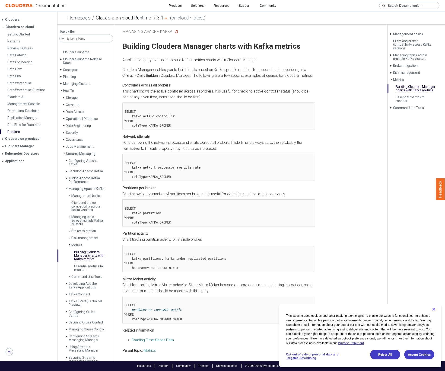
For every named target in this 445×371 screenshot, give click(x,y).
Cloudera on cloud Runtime (123, 18)
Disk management (84, 238)
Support (244, 5)
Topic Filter (67, 31)
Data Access (75, 112)
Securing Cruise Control (86, 322)
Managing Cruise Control (87, 329)
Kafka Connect (79, 294)
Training (203, 366)
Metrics (76, 245)
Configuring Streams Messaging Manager (84, 338)
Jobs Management (80, 146)
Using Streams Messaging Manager (84, 348)
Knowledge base (227, 366)
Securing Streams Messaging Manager (84, 359)
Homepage (79, 18)
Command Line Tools (86, 276)
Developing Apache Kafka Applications (83, 285)
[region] (360, 335)
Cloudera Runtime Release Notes (82, 60)
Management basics (86, 196)
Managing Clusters (76, 84)
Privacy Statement (351, 343)
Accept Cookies (419, 354)
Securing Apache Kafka (86, 171)
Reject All (385, 354)
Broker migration (83, 231)
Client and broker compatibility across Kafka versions (86, 206)
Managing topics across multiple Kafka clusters (87, 220)
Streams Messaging (80, 154)
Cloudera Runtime (76, 52)
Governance (74, 139)
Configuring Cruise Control (82, 313)
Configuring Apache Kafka (83, 162)
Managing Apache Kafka (87, 189)
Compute (72, 105)
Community (268, 5)
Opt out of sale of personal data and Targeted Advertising (312, 356)
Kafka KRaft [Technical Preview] (85, 303)
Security (72, 132)
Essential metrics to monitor (88, 268)
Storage (72, 97)
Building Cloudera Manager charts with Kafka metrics (89, 255)
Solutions (197, 5)
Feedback (440, 189)
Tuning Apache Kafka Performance (84, 179)
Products (175, 5)
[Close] (434, 309)
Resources (221, 5)
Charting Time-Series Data (153, 340)
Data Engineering (78, 126)
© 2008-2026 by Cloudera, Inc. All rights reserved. (276, 366)
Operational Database (82, 119)
